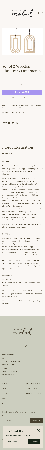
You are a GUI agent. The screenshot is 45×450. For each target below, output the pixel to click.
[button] (40, 13)
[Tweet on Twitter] (13, 122)
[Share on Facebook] (9, 122)
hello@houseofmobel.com (17, 294)
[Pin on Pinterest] (17, 122)
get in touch (7, 153)
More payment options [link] (22, 98)
